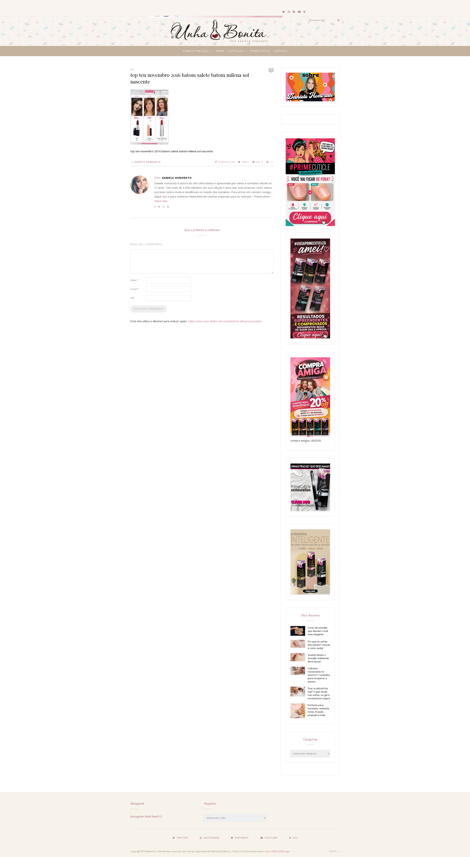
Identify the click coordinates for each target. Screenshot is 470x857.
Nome (134, 280)
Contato (280, 51)
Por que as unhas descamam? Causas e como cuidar (319, 645)
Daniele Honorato (148, 162)
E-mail (134, 289)
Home (220, 51)
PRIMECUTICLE (260, 51)
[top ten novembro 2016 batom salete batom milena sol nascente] (149, 143)
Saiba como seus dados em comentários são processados (225, 321)
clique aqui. (161, 201)
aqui (164, 196)
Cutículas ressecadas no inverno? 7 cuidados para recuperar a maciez (319, 675)
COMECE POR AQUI (196, 51)
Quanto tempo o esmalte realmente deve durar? (318, 658)
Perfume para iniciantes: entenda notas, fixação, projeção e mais (318, 710)
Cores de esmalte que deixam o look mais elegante (318, 631)
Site (132, 297)
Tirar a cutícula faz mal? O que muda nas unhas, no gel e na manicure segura (319, 693)
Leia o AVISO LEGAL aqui (277, 851)
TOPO (333, 851)
